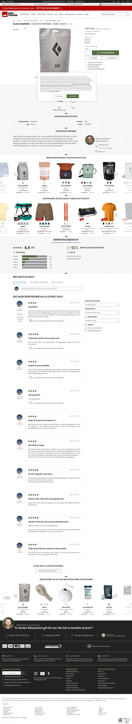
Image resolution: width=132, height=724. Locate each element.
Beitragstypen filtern (92, 301)
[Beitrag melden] (79, 303)
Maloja (100, 710)
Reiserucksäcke (71, 709)
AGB (67, 685)
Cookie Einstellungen (72, 688)
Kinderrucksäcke (71, 711)
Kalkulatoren (6, 709)
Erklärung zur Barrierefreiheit (106, 683)
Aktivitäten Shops (7, 707)
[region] (66, 86)
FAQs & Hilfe (69, 676)
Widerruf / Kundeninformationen (75, 690)
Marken (80, 14)
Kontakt (68, 678)
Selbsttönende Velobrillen (73, 714)
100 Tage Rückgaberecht (76, 4)
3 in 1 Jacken (38, 707)
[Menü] (130, 718)
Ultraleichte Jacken (40, 713)
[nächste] (116, 174)
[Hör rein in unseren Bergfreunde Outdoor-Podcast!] (50, 674)
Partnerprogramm (103, 678)
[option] (50, 54)
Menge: (87, 49)
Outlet (86, 14)
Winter (61, 14)
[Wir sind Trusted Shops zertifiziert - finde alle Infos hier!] (103, 635)
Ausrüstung (41, 14)
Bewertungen (92, 317)
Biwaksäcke (70, 713)
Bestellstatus (70, 674)
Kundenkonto (102, 674)
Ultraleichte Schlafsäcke (73, 710)
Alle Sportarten (70, 14)
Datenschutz (73, 685)
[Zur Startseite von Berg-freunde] (10, 14)
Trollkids (101, 714)
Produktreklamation (72, 683)
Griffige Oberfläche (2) (73, 259)
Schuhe (33, 14)
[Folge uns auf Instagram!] (37, 674)
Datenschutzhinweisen (54, 91)
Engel (100, 711)
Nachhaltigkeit (102, 685)
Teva (100, 707)
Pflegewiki (101, 688)
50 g (87, 41)
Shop (3, 1)
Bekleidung (25, 14)
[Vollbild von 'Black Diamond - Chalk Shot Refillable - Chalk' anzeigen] (25, 28)
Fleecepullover (39, 714)
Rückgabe (69, 681)
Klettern (50, 14)
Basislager (10, 1)
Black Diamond (21, 23)
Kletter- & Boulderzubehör (31, 20)
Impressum (101, 681)
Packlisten (6, 711)
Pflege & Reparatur (8, 713)
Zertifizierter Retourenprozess (101, 646)
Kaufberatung (7, 710)
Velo (56, 14)
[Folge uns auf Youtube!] (43, 674)
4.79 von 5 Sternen (112, 4)
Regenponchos (39, 710)
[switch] (127, 722)
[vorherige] (16, 174)
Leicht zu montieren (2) (74, 256)
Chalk (41, 20)
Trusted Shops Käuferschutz (96, 69)
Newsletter (101, 676)
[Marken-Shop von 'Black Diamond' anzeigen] (16, 29)
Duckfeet (101, 709)
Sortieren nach (90, 309)
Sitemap (24, 717)
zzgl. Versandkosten (90, 33)
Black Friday (6, 714)
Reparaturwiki (109, 688)
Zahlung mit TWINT (43, 4)
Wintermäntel (38, 711)
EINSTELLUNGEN (59, 96)
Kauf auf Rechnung (93, 67)
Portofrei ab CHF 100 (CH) (12, 4)
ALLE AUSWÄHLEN (72, 96)
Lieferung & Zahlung (72, 671)
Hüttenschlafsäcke (72, 707)
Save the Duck (102, 713)
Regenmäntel (38, 709)
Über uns (100, 671)
